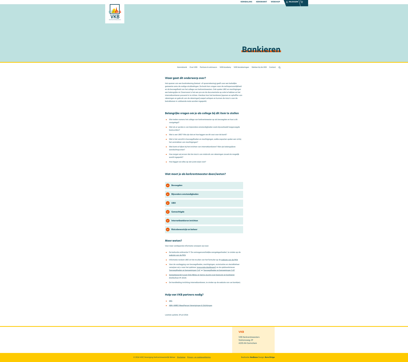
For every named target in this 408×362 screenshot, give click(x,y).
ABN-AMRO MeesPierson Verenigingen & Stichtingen (190, 306)
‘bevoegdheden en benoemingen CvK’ (184, 270)
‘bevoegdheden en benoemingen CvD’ (219, 270)
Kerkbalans (246, 2)
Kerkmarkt (261, 2)
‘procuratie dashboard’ (206, 267)
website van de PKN (177, 255)
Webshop (275, 2)
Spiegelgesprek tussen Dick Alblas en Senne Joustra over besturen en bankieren (202, 275)
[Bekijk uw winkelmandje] (301, 2)
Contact (272, 67)
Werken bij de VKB (259, 67)
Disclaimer (181, 357)
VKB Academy (225, 67)
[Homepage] (114, 12)
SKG (170, 301)
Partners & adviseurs (208, 67)
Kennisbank (182, 67)
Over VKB (193, 67)
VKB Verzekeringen (241, 67)
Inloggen (293, 2)
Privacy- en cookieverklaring (199, 357)
